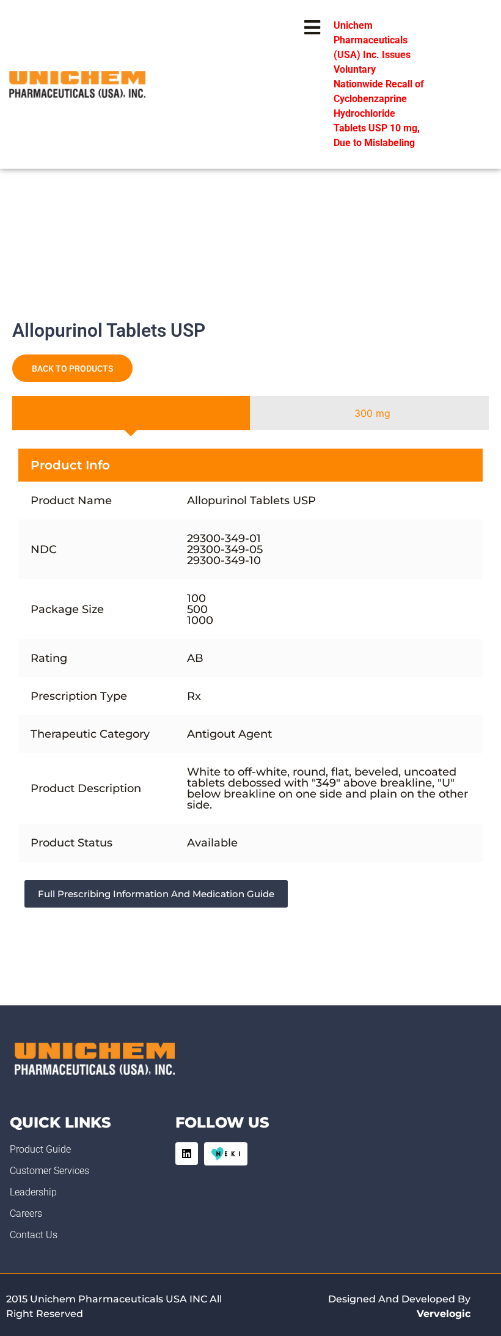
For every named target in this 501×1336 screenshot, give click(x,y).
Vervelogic (443, 1313)
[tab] (131, 413)
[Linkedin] (186, 1153)
